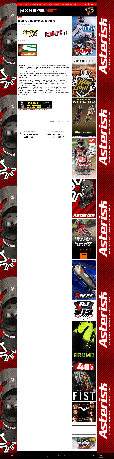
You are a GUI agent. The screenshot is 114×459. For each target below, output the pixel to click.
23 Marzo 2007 (21, 40)
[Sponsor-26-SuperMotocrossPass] (84, 117)
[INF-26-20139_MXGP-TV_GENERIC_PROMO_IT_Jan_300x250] (84, 412)
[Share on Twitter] (59, 121)
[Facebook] (85, 4)
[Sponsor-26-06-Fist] (84, 381)
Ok (101, 456)
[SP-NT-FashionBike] (30, 33)
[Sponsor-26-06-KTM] (84, 239)
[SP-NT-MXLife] (56, 33)
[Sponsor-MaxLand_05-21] (84, 77)
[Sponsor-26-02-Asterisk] (84, 198)
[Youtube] (92, 4)
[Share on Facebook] (56, 121)
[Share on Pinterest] (62, 121)
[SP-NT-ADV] (84, 443)
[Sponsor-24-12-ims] (84, 340)
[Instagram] (88, 4)
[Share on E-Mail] (68, 121)
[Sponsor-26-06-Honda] (84, 158)
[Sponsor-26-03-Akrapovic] (84, 279)
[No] (112, 456)
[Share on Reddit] (65, 121)
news (20, 17)
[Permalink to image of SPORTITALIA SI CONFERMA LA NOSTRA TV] (27, 50)
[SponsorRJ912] (84, 310)
